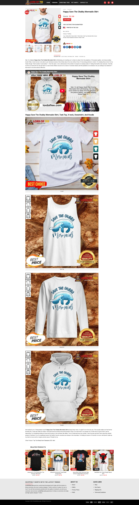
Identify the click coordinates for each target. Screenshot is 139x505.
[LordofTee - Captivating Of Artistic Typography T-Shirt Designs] (34, 2)
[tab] (57, 56)
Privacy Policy (75, 490)
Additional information (67, 56)
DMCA (73, 487)
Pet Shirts (74, 2)
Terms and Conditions (100, 492)
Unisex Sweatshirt (70, 37)
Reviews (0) (82, 56)
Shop (96, 484)
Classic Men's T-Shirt (75, 36)
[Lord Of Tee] (67, 43)
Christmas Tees (64, 2)
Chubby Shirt (68, 36)
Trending (55, 2)
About (73, 484)
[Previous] (28, 25)
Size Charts (97, 487)
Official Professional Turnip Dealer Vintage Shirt (58, 473)
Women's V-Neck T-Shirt (79, 37)
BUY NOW (67, 19)
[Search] (105, 2)
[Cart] (112, 2)
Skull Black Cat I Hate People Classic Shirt (103, 473)
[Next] (58, 25)
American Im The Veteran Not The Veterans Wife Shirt (36, 473)
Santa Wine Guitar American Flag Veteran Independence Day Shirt (81, 473)
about (32, 60)
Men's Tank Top (83, 36)
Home (48, 2)
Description (57, 56)
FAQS (73, 492)
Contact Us (84, 2)
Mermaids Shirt (90, 36)
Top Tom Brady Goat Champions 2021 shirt (44, 440)
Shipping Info (98, 490)
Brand (76, 56)
